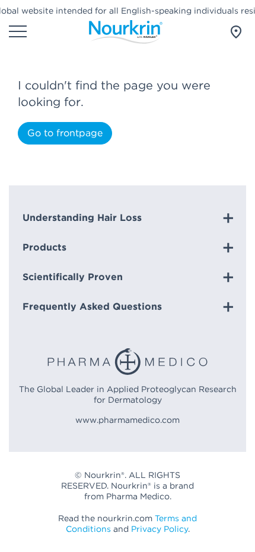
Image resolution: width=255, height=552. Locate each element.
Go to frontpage (65, 133)
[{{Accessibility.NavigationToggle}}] (18, 32)
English (231, 32)
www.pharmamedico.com (127, 420)
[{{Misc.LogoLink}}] (125, 32)
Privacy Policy (159, 529)
